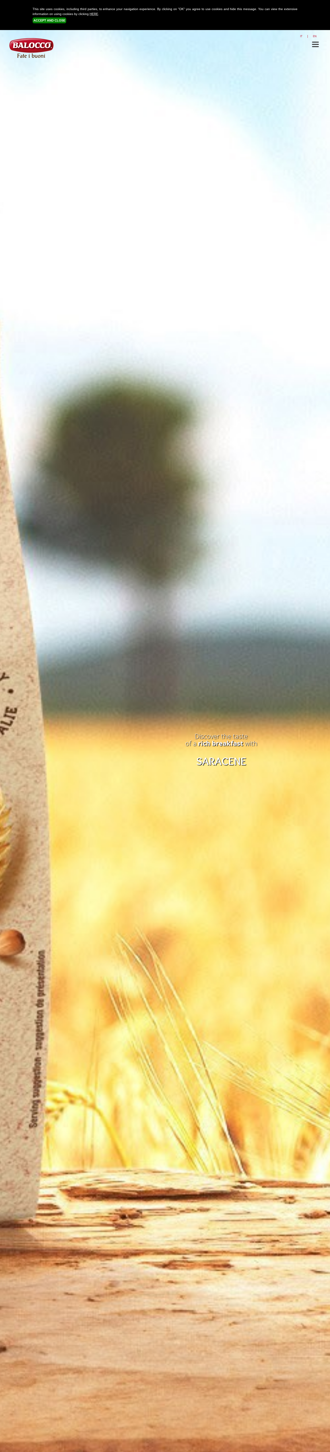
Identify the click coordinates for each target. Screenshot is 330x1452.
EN (315, 36)
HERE (94, 14)
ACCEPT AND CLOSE (49, 20)
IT (301, 36)
